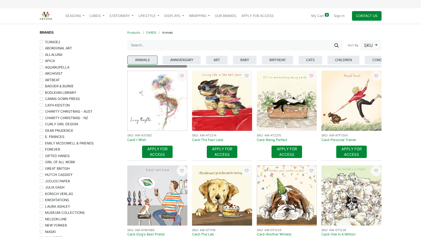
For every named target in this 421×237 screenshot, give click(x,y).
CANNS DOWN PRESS (62, 99)
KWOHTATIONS (57, 200)
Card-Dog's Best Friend (146, 234)
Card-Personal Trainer (338, 140)
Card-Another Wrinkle (274, 234)
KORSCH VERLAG (59, 194)
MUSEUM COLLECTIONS (65, 212)
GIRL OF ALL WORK (60, 162)
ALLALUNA (53, 54)
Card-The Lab (203, 234)
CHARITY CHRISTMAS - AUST (68, 111)
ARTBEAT (52, 80)
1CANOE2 (52, 42)
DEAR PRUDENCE (59, 130)
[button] (371, 45)
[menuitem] (225, 16)
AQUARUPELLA (57, 67)
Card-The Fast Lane (207, 140)
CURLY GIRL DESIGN (61, 124)
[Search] (336, 45)
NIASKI (50, 232)
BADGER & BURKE (59, 86)
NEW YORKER (56, 225)
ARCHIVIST (54, 73)
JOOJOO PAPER (57, 181)
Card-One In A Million (338, 234)
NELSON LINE (56, 219)
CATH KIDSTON (57, 105)
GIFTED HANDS (57, 156)
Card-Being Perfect (272, 140)
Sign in (339, 16)
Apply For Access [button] (157, 152)
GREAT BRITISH (57, 168)
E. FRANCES (54, 137)
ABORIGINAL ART (58, 48)
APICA (50, 61)
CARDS (151, 32)
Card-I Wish (136, 140)
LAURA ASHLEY (57, 206)
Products (133, 32)
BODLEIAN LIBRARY (60, 92)
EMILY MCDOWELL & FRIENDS (69, 143)
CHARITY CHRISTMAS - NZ (66, 118)
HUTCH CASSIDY (58, 175)
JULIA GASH (54, 187)
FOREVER (52, 149)
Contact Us (367, 16)
